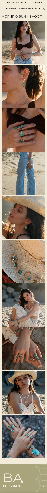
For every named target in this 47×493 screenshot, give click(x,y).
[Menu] (2, 8)
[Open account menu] (39, 8)
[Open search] (7, 8)
